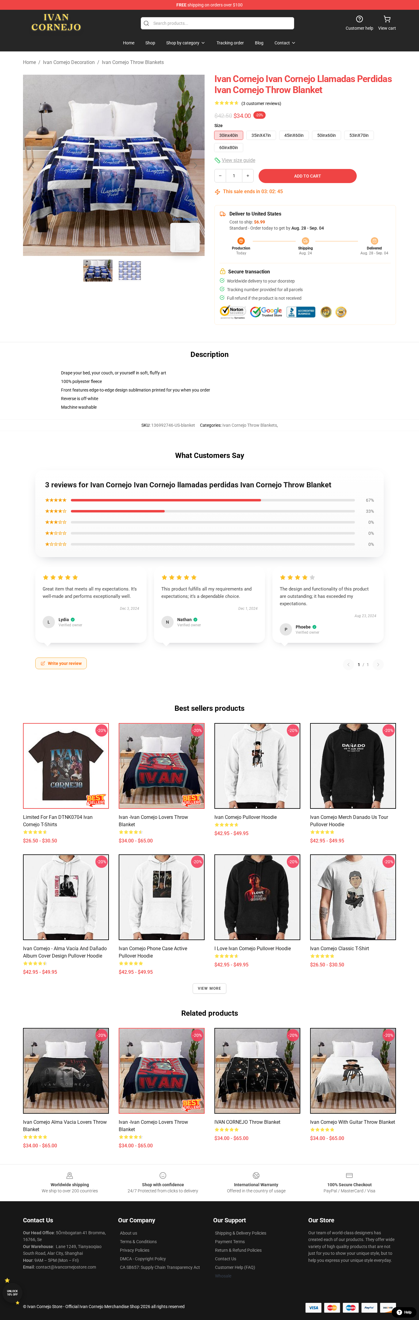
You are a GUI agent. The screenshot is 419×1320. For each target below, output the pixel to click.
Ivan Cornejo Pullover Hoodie (245, 817)
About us (128, 1233)
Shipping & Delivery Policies (240, 1233)
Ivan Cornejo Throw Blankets (133, 62)
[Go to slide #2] (129, 271)
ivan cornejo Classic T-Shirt (339, 948)
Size (218, 125)
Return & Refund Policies (238, 1250)
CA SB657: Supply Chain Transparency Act (160, 1267)
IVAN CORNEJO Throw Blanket (247, 1122)
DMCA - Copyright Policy (143, 1258)
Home (29, 62)
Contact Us (225, 1258)
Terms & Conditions (138, 1241)
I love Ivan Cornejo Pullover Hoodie (252, 948)
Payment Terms (230, 1241)
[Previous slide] (32, 165)
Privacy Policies (134, 1250)
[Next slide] (195, 165)
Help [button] (408, 1312)
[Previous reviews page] (348, 664)
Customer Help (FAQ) (235, 1267)
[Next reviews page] (378, 664)
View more (209, 988)
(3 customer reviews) (261, 103)
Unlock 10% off (12, 1293)
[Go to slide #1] (98, 271)
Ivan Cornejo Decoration (69, 62)
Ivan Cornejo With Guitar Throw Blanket (352, 1122)
